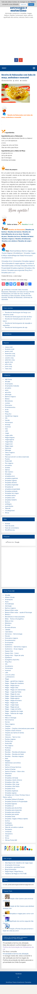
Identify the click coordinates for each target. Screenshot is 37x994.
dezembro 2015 (10, 353)
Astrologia (8, 606)
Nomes (7, 722)
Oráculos (8, 735)
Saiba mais (23, 4)
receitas (24, 80)
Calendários (9, 632)
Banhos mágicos (27, 251)
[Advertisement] (18, 38)
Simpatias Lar (9, 806)
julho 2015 (8, 364)
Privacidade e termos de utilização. (16, 954)
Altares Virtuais (10, 597)
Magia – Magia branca (12, 685)
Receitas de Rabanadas (16, 229)
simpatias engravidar (11, 485)
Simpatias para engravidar (16, 270)
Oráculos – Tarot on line (12, 737)
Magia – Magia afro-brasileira (14, 683)
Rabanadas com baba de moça (19, 291)
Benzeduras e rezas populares (15, 617)
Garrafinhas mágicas (11, 416)
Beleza (19, 251)
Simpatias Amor (7, 261)
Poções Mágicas (7, 253)
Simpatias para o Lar (8, 272)
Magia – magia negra (12, 705)
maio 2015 (8, 368)
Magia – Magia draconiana (13, 696)
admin (17, 80)
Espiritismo (8, 657)
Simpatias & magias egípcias (16, 263)
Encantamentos (7, 258)
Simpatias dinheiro (11, 482)
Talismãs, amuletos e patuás (14, 827)
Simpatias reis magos (12, 493)
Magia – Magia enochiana (13, 700)
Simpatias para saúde (12, 814)
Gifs (6, 418)
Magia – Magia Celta (11, 687)
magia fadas (9, 442)
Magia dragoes (10, 437)
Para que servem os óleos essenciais (17, 457)
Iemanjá (7, 424)
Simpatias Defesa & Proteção (14, 799)
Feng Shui (28, 270)
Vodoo (7, 836)
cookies (7, 403)
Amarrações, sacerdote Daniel (15, 867)
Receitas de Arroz (14, 236)
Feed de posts (9, 526)
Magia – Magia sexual (12, 707)
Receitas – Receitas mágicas (14, 756)
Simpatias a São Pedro (12, 786)
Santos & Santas (10, 769)
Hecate (7, 420)
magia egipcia (9, 439)
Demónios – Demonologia (13, 634)
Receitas (25, 224)
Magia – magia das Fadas (13, 692)
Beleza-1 (8, 614)
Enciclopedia (9, 642)
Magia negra (9, 446)
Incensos (8, 427)
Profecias (8, 748)
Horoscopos (28, 255)
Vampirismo (9, 834)
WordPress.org (10, 530)
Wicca (4, 263)
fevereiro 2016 (9, 349)
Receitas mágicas (8, 239)
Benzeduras (9, 401)
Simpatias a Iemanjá (13, 266)
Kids (6, 429)
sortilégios (8, 504)
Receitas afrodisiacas (22, 239)
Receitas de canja (24, 241)
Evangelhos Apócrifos (12, 660)
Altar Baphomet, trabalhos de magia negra (19, 863)
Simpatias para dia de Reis (13, 808)
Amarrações (17, 261)
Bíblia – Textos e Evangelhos (14, 619)
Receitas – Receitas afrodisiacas (15, 752)
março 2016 (9, 347)
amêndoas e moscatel (11, 289)
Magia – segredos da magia (14, 711)
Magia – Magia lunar (11, 703)
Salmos (7, 470)
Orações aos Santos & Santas (14, 733)
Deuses (7, 636)
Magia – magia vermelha (13, 709)
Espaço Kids (9, 651)
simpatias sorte (10, 498)
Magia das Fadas (18, 255)
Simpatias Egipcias (11, 804)
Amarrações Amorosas (12, 865)
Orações (7, 455)
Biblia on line (9, 621)
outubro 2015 (9, 358)
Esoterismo (8, 645)
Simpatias (8, 474)
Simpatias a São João (12, 782)
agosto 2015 (9, 362)
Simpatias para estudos (12, 812)
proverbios (8, 465)
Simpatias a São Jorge (12, 784)
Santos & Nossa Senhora (13, 767)
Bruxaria (7, 625)
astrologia (8, 394)
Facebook (19, 973)
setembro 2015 (10, 360)
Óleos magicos (10, 452)
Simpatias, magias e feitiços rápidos (16, 819)
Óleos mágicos (10, 724)
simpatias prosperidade (12, 489)
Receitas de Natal (27, 236)
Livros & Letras (10, 675)
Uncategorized (10, 510)
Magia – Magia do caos (12, 694)
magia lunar (9, 444)
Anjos (20, 253)
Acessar (7, 523)
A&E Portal (8, 379)
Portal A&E (8, 461)
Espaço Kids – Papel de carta (14, 655)
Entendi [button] (31, 4)
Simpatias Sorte (10, 816)
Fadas (7, 412)
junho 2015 (8, 366)
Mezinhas (13, 251)
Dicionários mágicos (11, 638)
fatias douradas (23, 289)
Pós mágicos (9, 463)
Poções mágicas (10, 739)
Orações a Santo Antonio (13, 730)
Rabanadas (4, 291)
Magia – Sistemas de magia (14, 713)
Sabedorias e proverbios (13, 763)
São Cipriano (9, 472)
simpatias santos (10, 495)
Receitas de (10, 234)
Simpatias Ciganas (11, 480)
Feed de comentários (12, 528)
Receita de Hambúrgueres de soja (16, 327)
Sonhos (7, 502)
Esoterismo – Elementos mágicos (16, 647)
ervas (6, 409)
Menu (4, 68)
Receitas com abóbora (9, 241)
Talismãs (7, 508)
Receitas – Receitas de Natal (14, 754)
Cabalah (7, 629)
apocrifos (8, 392)
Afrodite (16, 253)
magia (7, 433)
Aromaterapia (9, 604)
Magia (7, 679)
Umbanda (8, 831)
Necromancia (9, 720)
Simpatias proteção (11, 491)
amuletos (8, 388)
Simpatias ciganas (28, 261)
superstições (9, 506)
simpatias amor (10, 476)
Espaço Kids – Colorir (12, 653)
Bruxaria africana (10, 627)
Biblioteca (8, 623)
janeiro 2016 (9, 351)
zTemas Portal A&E (11, 840)
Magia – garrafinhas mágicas (14, 681)
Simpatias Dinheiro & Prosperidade (16, 801)
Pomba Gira (9, 741)
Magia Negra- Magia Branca (14, 871)
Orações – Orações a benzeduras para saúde (19, 728)
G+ (18, 977)
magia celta (9, 435)
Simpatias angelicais (17, 268)
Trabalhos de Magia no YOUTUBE (16, 873)
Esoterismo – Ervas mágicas (14, 649)
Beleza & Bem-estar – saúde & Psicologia (18, 612)
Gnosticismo (9, 666)
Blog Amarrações (10, 869)
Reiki (6, 758)
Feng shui (8, 414)
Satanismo (8, 773)
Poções (7, 459)
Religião (7, 761)
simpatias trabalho (11, 500)
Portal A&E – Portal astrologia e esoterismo (18, 7)
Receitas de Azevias (14, 232)
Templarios (8, 829)
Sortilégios (8, 823)
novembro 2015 (10, 356)
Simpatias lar (9, 487)
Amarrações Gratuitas (12, 386)
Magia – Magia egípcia (12, 698)
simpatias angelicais (11, 478)
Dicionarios (8, 405)
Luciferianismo (10, 677)
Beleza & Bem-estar (11, 610)
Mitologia (8, 450)
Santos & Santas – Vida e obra (14, 771)
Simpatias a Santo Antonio (13, 780)
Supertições (9, 825)
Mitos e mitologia (10, 718)
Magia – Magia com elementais (15, 690)
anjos (6, 390)
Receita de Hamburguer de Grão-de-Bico (18, 317)
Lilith (6, 431)
